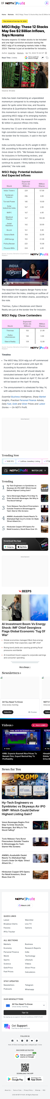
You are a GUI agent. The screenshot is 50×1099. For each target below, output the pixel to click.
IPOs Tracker (9, 932)
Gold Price (8, 967)
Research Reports (33, 948)
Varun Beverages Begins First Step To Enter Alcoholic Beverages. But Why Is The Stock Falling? (15, 826)
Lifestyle (29, 960)
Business (15, 397)
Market (42, 397)
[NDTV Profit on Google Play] (15, 1079)
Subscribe (7, 712)
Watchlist (29, 920)
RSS (44, 1090)
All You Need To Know (12, 702)
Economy (8, 948)
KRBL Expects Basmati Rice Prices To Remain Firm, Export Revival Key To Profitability (19, 756)
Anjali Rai (11, 53)
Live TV (28, 924)
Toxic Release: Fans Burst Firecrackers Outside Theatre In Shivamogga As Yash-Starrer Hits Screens (15, 842)
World (6, 956)
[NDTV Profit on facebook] (12, 1041)
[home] (15, 2)
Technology (30, 956)
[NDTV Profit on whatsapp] (37, 1041)
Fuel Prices (8, 971)
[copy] (47, 57)
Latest (42, 404)
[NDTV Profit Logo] (25, 898)
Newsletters (9, 985)
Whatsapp (29, 989)
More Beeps (24, 667)
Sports (6, 960)
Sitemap (37, 1090)
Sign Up (25, 1012)
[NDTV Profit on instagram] (22, 1041)
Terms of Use (17, 1090)
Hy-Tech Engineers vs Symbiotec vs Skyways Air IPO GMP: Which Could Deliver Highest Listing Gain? (23, 808)
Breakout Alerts (10, 924)
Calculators (30, 972)
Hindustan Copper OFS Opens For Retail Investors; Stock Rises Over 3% (16, 874)
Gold (14, 404)
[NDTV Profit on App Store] (35, 1079)
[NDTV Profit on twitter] (17, 1041)
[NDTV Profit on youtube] (32, 1041)
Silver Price (30, 967)
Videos (28, 964)
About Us (8, 1090)
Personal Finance (28, 400)
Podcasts (8, 989)
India (27, 952)
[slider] (25, 280)
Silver (24, 404)
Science (7, 964)
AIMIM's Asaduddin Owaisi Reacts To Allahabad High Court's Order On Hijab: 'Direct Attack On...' (16, 859)
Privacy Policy (28, 1090)
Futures (7, 928)
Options (28, 928)
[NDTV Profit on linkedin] (27, 1041)
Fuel (9, 404)
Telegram (29, 985)
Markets (20, 53)
